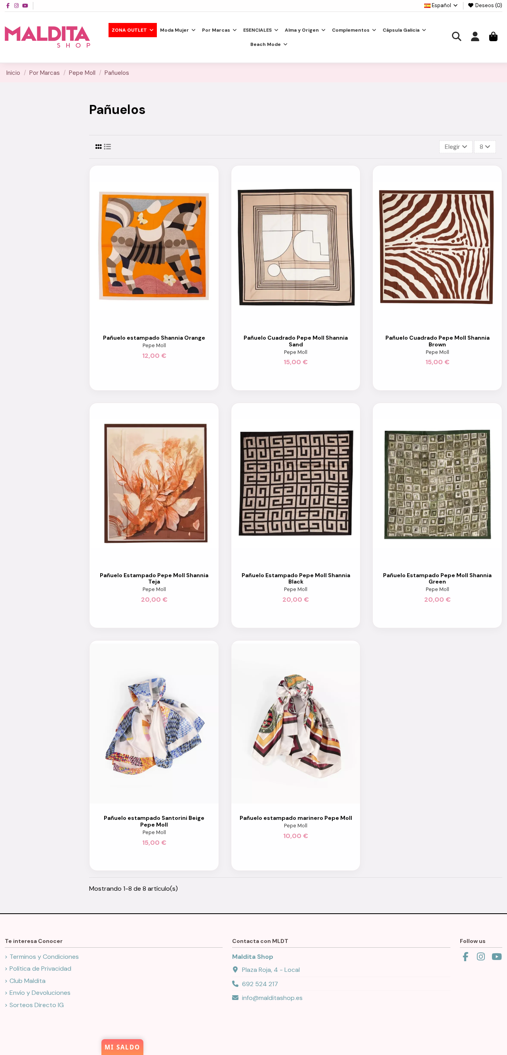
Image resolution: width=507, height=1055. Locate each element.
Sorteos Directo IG (37, 1005)
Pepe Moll (154, 345)
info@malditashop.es (272, 998)
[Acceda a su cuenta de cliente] (475, 37)
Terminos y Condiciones (44, 956)
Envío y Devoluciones (40, 992)
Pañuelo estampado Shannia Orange (154, 337)
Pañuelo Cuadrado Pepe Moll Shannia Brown (437, 341)
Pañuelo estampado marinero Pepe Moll (296, 817)
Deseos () (488, 5)
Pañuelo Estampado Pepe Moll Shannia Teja (154, 578)
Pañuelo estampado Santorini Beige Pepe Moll (154, 821)
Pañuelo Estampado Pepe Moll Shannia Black (296, 578)
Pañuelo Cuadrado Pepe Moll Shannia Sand (296, 341)
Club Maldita (28, 981)
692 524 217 (260, 984)
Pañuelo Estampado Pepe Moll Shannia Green (437, 578)
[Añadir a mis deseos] (147, 323)
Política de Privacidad (40, 968)
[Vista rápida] (161, 323)
